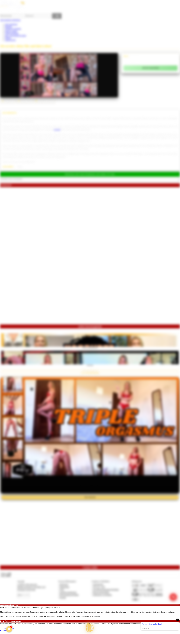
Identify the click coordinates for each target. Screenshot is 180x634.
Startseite (8, 26)
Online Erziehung (12, 33)
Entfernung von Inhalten (102, 595)
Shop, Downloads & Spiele (15, 36)
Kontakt (63, 598)
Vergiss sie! (90, 365)
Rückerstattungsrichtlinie (69, 595)
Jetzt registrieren (11, 24)
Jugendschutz (98, 584)
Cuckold (57, 130)
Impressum (64, 584)
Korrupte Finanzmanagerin (90, 347)
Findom (8, 38)
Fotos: (6, 576)
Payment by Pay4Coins (26, 590)
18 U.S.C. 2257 (99, 587)
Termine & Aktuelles (13, 29)
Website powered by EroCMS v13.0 (31, 587)
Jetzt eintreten (90, 497)
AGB (62, 590)
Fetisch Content (11, 31)
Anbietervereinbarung (68, 592)
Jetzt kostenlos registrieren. (10, 20)
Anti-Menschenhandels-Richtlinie (106, 590)
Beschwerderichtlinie (101, 592)
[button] (90, 627)
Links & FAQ (10, 40)
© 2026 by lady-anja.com (27, 584)
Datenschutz (64, 587)
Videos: (6, 573)
